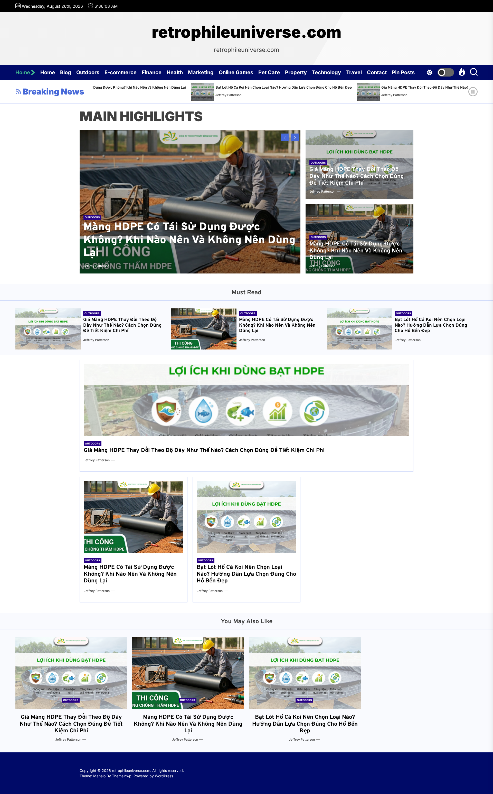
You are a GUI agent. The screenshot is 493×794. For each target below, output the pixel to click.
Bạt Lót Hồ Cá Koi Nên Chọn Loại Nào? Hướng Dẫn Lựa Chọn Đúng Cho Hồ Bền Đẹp (202, 88)
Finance (152, 72)
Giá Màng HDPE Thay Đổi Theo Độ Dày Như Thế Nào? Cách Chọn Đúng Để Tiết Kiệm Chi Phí (375, 88)
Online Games (236, 72)
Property (296, 72)
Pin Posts (403, 72)
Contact (377, 72)
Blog (65, 72)
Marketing (201, 72)
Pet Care (269, 72)
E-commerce (121, 72)
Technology (326, 72)
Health (175, 72)
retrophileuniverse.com (246, 32)
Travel (354, 72)
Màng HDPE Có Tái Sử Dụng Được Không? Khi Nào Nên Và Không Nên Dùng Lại (189, 240)
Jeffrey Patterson (147, 95)
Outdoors (87, 72)
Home (22, 72)
